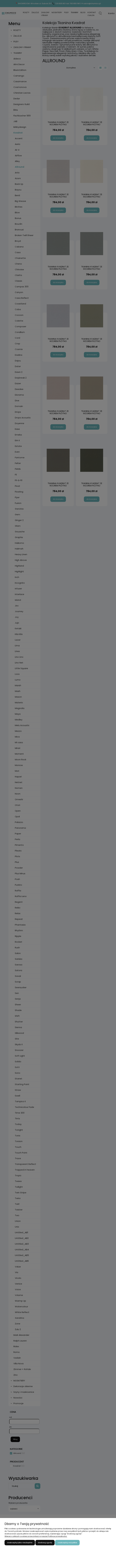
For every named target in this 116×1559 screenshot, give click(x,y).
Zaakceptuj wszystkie (67, 1542)
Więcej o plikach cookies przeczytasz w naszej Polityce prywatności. (36, 1536)
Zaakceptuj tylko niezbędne (19, 1542)
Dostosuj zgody (45, 1542)
